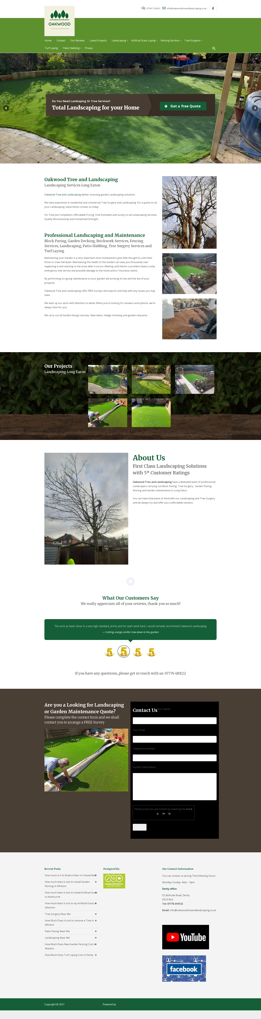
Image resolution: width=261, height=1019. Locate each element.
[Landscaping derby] (194, 379)
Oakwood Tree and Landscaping (62, 194)
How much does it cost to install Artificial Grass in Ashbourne (71, 894)
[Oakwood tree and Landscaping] (107, 379)
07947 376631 (153, 8)
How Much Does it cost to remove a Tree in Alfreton (69, 922)
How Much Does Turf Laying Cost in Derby (69, 955)
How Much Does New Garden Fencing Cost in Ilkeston (70, 946)
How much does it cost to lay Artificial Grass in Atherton (71, 905)
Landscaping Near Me (57, 937)
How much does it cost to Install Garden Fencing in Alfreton (67, 884)
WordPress (123, 1004)
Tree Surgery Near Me (58, 914)
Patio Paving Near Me (57, 931)
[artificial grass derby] (107, 412)
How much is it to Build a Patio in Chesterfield (70, 875)
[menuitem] (48, 41)
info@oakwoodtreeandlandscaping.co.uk (186, 8)
